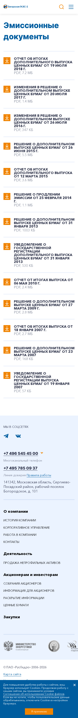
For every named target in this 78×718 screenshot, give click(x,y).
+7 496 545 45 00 (20, 453)
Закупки (11, 617)
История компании (19, 520)
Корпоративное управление (26, 528)
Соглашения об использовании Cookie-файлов (33, 694)
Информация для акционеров (28, 591)
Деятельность (17, 553)
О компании (15, 511)
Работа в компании (19, 535)
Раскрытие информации (23, 598)
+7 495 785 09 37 (20, 468)
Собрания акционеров (22, 583)
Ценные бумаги (16, 605)
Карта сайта (12, 674)
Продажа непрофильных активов (31, 563)
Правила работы (39, 475)
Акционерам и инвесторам (30, 574)
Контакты (11, 542)
